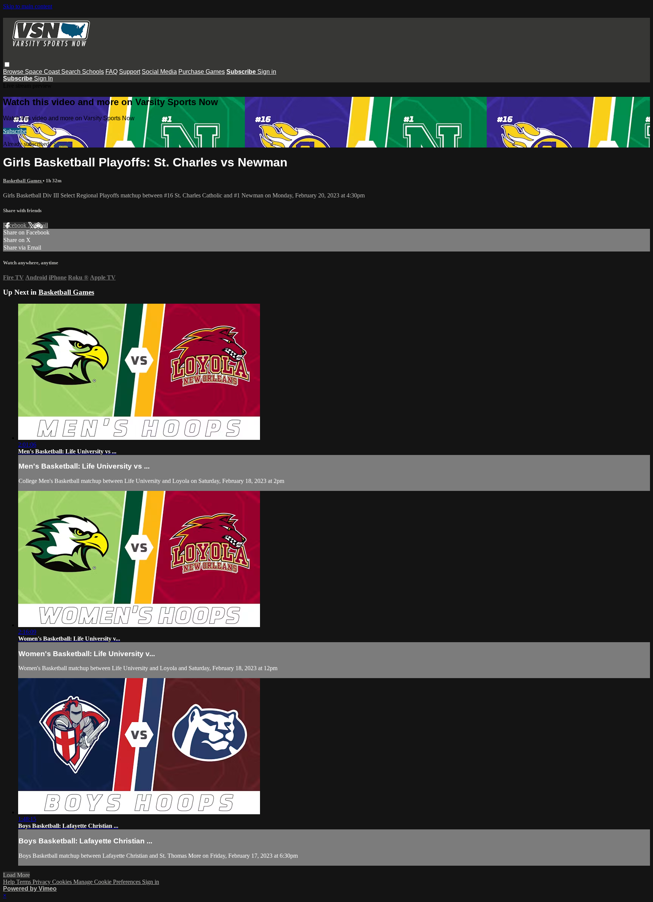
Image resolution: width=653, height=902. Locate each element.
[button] (7, 64)
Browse (14, 71)
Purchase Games (201, 71)
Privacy (42, 882)
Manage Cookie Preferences (107, 882)
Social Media (159, 71)
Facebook (15, 225)
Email (41, 225)
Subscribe (14, 131)
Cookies (62, 882)
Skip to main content (27, 6)
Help (9, 882)
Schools (93, 71)
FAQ (111, 71)
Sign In (43, 78)
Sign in (266, 71)
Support (129, 71)
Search (71, 71)
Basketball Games (23, 180)
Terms (24, 882)
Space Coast (43, 71)
